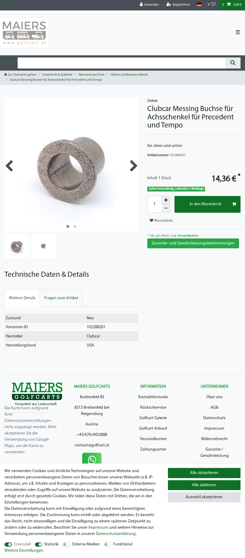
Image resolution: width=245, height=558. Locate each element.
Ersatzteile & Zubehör (57, 75)
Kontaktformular (153, 397)
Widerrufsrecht (214, 439)
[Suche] (233, 63)
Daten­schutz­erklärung (116, 534)
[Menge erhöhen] (166, 200)
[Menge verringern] (166, 208)
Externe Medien (86, 544)
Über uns (214, 397)
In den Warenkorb (205, 204)
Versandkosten (187, 236)
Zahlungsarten (153, 449)
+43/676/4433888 (92, 435)
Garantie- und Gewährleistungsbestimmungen (193, 243)
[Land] (198, 4)
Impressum (214, 428)
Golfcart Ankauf (153, 428)
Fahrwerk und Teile (91, 75)
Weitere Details (22, 298)
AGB (214, 407)
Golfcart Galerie (153, 418)
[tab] (22, 298)
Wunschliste (163, 221)
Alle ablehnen (204, 485)
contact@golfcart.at (92, 445)
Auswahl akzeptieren (204, 497)
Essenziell (22, 544)
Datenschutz (214, 418)
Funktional (122, 544)
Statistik (51, 544)
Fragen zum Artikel (61, 298)
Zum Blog (6, 3)
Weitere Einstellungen (23, 550)
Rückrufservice (153, 407)
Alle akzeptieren (204, 473)
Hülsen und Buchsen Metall (129, 75)
